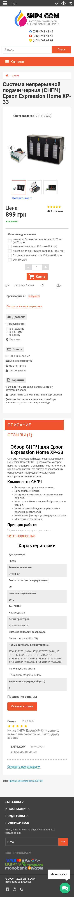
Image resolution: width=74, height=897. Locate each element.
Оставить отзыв (22, 706)
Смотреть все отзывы (22, 766)
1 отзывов (57, 211)
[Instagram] (16, 890)
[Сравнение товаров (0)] (63, 3)
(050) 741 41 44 (43, 36)
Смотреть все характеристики (24, 306)
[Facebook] (8, 890)
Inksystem (34, 296)
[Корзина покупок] (70, 3)
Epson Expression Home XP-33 (26, 780)
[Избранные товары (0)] (56, 3)
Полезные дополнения (22, 234)
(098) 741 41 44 (43, 31)
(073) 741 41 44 (43, 40)
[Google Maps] (23, 890)
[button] (14, 3)
